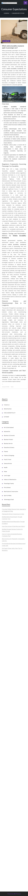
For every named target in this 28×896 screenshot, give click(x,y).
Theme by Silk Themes (14, 894)
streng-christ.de (6, 677)
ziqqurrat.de (5, 587)
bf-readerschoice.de (7, 773)
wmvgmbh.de (5, 829)
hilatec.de (4, 611)
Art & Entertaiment (9, 427)
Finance (6, 451)
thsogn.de (4, 837)
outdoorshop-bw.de (7, 651)
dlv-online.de (5, 671)
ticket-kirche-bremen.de (8, 731)
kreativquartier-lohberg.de (9, 819)
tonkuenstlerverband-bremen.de (10, 865)
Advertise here (8, 408)
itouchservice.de (6, 841)
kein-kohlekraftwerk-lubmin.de (10, 739)
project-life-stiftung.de (8, 869)
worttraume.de (6, 569)
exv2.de (4, 711)
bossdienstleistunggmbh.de (9, 589)
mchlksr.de (5, 619)
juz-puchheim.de (6, 709)
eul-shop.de (5, 817)
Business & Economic (9, 435)
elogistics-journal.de (7, 713)
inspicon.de (5, 871)
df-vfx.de (4, 779)
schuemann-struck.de (7, 785)
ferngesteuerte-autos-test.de (9, 687)
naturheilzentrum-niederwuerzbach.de (12, 753)
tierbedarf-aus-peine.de (8, 749)
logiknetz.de (5, 575)
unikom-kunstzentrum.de (8, 621)
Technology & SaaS (9, 499)
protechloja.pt (5, 555)
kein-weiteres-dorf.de (8, 741)
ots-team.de (5, 639)
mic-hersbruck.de (6, 679)
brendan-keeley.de (7, 595)
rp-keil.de (4, 607)
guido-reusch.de (6, 755)
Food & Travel (7, 459)
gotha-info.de (5, 855)
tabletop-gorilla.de (7, 693)
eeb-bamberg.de (6, 789)
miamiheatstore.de (7, 681)
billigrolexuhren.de (7, 705)
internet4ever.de (6, 787)
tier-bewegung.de (6, 627)
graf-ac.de (4, 579)
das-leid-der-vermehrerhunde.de (10, 723)
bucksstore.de (6, 635)
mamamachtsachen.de (8, 699)
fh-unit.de (4, 599)
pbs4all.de (4, 665)
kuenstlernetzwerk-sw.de (8, 655)
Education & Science (9, 447)
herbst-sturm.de (6, 867)
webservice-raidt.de (7, 797)
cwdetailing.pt (6, 565)
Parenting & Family (9, 483)
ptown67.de (5, 743)
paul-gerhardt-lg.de (7, 835)
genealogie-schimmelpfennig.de (10, 783)
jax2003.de (5, 641)
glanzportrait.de (6, 733)
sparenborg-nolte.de (7, 623)
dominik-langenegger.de (8, 669)
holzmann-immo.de (7, 873)
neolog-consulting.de (7, 691)
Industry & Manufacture (10, 479)
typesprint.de (5, 875)
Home (5, 471)
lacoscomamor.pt (6, 561)
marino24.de (5, 673)
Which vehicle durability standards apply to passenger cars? (13, 47)
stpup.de (4, 795)
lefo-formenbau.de (7, 593)
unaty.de (4, 577)
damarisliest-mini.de (7, 659)
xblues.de (4, 847)
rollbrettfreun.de (6, 737)
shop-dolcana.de (6, 833)
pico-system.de (6, 727)
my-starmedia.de (6, 707)
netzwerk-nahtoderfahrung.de (10, 715)
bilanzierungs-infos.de (8, 633)
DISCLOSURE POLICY (9, 412)
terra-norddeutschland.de (9, 781)
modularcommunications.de (9, 645)
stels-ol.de (4, 767)
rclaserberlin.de (6, 601)
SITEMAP (6, 416)
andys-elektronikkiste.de (8, 585)
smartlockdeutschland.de (8, 685)
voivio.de (4, 883)
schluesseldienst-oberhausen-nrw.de (11, 717)
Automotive (6, 41)
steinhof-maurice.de (7, 637)
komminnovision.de (7, 617)
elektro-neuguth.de (7, 827)
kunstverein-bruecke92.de (9, 725)
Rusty (12, 386)
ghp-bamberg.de (6, 657)
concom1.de (5, 831)
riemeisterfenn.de (6, 721)
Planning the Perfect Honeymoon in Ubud (13, 514)
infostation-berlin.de (7, 615)
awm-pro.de (5, 603)
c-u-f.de (4, 861)
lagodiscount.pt (6, 559)
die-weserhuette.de (7, 763)
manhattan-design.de (7, 823)
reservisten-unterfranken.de (9, 609)
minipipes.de (5, 667)
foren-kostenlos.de (7, 775)
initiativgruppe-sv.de (7, 625)
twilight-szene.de (6, 703)
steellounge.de (6, 567)
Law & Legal (7, 475)
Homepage (6, 13)
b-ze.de (4, 877)
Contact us (6, 404)
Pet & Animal (7, 487)
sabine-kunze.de (6, 811)
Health (5, 467)
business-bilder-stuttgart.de (9, 845)
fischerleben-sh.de (7, 653)
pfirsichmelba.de (6, 821)
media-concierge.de (7, 863)
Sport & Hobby (7, 495)
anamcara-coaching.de (8, 695)
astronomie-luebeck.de (8, 879)
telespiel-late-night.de (8, 801)
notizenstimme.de (6, 571)
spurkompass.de (6, 573)
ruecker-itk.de (6, 701)
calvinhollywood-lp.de (8, 757)
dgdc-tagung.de (6, 689)
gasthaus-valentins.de (7, 675)
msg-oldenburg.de (7, 813)
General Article (8, 463)
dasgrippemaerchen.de (8, 825)
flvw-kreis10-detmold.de (8, 719)
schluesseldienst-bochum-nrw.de (10, 663)
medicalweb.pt (6, 557)
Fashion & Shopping (9, 455)
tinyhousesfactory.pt (7, 563)
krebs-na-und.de (6, 777)
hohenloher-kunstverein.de (9, 771)
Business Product (8, 439)
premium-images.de (7, 631)
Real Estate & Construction (11, 491)
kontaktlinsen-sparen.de (8, 761)
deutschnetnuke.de (7, 747)
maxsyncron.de (6, 745)
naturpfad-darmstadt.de (8, 597)
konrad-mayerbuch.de (8, 661)
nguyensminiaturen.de (8, 809)
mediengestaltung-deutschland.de (11, 583)
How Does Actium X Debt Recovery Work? (13, 526)
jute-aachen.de (6, 751)
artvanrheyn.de (6, 629)
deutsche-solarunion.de (8, 581)
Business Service (8, 443)
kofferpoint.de (6, 765)
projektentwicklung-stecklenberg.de (12, 643)
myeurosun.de (5, 591)
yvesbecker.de (6, 729)
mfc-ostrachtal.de (7, 807)
